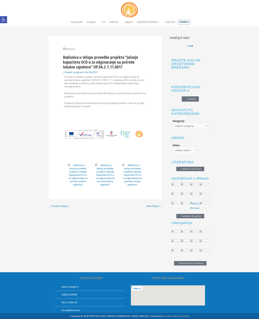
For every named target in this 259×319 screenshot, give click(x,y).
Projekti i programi (74, 72)
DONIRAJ (184, 22)
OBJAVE (129, 22)
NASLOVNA (77, 22)
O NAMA (91, 22)
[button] (3, 19)
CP (103, 22)
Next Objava (154, 206)
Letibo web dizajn (180, 316)
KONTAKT (170, 22)
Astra (166, 316)
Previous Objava (58, 206)
